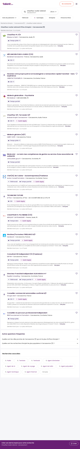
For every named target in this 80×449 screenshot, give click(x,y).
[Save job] (77, 34)
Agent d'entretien (54, 361)
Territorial (36, 361)
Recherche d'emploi (7, 23)
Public (9, 361)
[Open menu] (76, 4)
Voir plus (60, 46)
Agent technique (13, 372)
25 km (52, 12)
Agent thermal (32, 372)
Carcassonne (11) (19, 23)
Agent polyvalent (67, 366)
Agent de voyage (29, 366)
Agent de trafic (48, 366)
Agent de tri (11, 366)
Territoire (22, 361)
